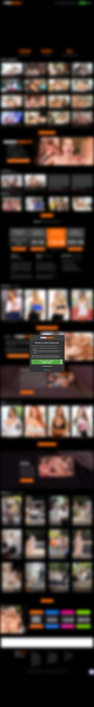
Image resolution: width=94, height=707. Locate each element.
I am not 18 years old (47, 366)
